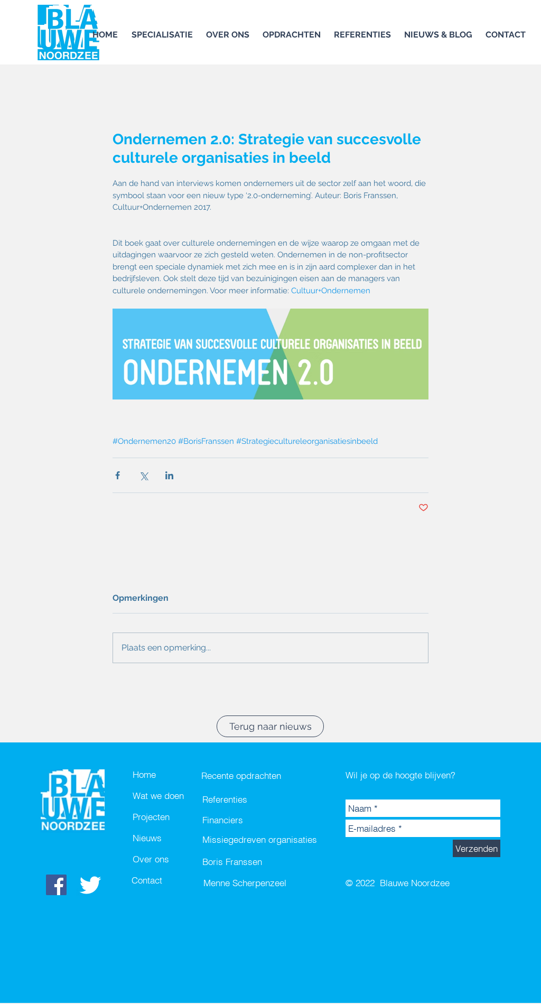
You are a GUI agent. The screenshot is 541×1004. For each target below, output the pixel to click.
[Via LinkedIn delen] (169, 475)
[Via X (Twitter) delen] (143, 475)
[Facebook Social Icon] (56, 885)
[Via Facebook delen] (118, 475)
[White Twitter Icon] (90, 885)
